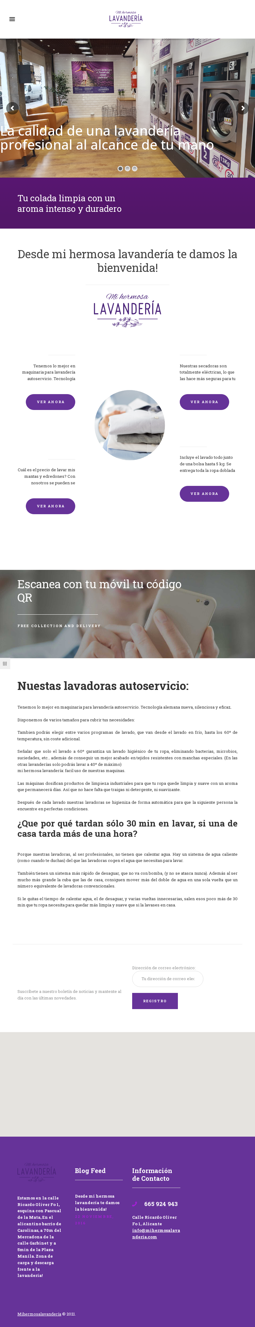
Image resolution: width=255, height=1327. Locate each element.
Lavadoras (61, 343)
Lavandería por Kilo (207, 435)
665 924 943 (160, 1204)
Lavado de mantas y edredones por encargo (48, 442)
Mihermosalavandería (39, 1314)
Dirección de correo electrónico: (164, 968)
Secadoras (193, 343)
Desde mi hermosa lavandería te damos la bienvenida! (97, 1202)
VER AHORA (51, 401)
